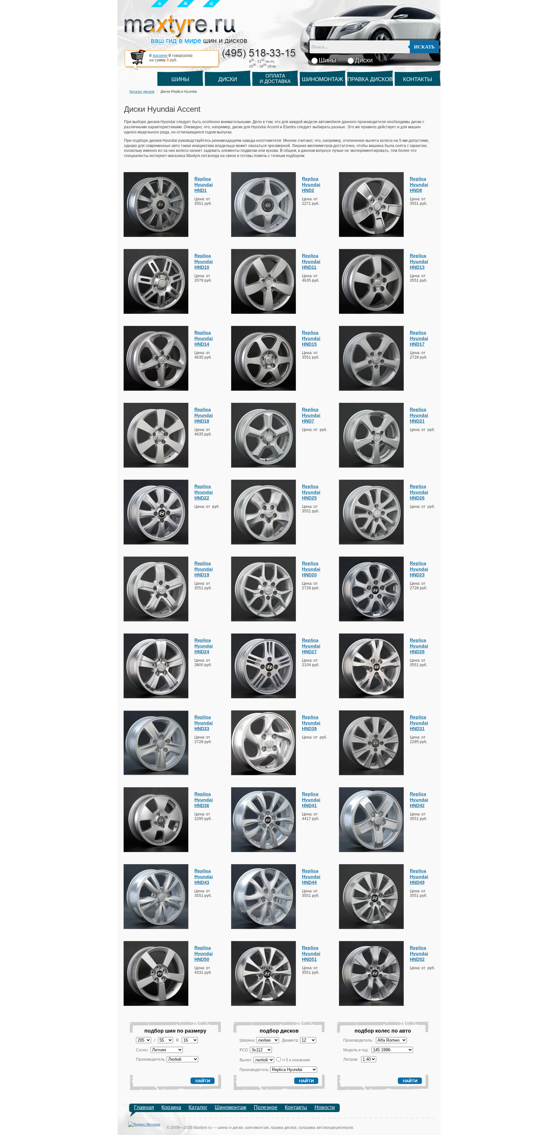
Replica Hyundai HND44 (311, 876)
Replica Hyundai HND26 (419, 492)
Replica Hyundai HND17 (419, 338)
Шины (180, 79)
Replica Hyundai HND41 (311, 799)
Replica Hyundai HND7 (311, 415)
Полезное (265, 1107)
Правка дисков (370, 79)
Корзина (171, 1107)
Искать (424, 46)
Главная (144, 1107)
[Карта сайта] (185, 3)
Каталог (198, 1107)
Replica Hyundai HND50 (203, 953)
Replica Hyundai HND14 (203, 338)
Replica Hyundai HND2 (311, 184)
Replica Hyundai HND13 (419, 261)
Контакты (417, 79)
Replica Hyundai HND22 (203, 492)
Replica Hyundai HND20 (311, 569)
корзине (160, 55)
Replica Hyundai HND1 (203, 184)
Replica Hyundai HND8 (419, 184)
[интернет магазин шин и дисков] (186, 42)
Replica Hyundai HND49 (419, 876)
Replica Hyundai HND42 (419, 799)
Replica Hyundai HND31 (419, 722)
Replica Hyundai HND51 (311, 953)
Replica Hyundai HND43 (203, 876)
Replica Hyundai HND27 (311, 645)
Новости (325, 1107)
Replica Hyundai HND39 (311, 722)
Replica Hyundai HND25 (311, 492)
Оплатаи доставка (275, 78)
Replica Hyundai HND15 (311, 338)
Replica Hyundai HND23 (419, 569)
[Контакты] (211, 3)
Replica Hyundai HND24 (203, 645)
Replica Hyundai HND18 (203, 415)
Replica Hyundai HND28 (419, 645)
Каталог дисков (141, 91)
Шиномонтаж (322, 79)
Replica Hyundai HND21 (419, 415)
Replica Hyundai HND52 (419, 953)
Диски (227, 79)
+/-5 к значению (296, 1060)
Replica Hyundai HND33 (203, 722)
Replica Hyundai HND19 (203, 569)
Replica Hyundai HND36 (203, 799)
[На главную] (160, 3)
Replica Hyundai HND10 (203, 261)
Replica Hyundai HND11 (311, 261)
